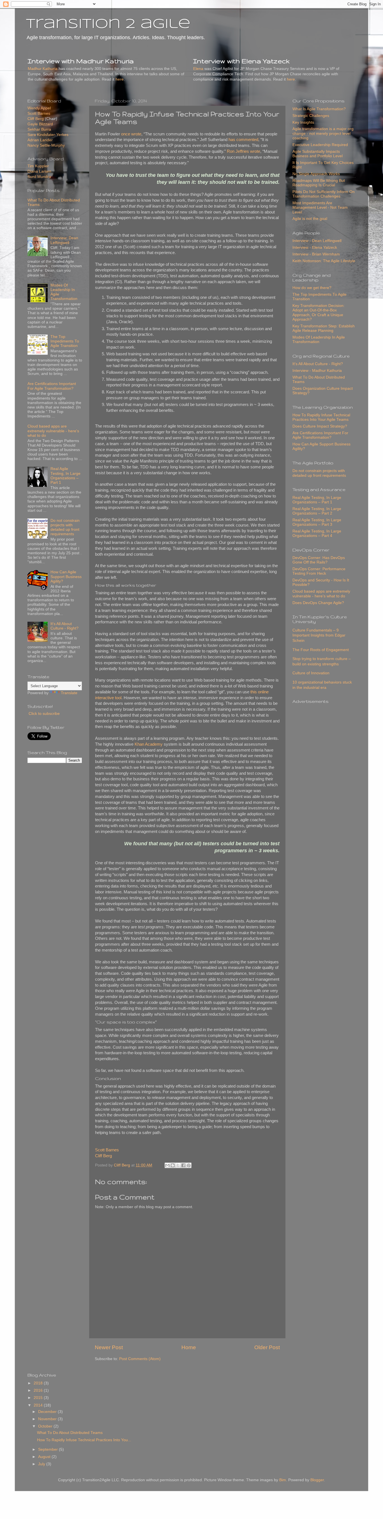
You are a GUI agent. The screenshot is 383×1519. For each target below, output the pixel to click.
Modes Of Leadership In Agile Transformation (318, 339)
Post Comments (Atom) (140, 1359)
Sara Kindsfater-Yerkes (47, 135)
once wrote (131, 134)
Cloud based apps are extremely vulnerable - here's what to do (53, 430)
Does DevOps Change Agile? (318, 603)
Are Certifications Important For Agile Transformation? (51, 386)
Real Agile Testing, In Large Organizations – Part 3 (316, 522)
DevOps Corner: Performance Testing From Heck (318, 571)
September (48, 1449)
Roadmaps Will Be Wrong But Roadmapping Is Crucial (318, 183)
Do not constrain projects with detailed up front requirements (65, 527)
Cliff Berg (103, 1156)
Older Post (267, 1347)
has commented (243, 139)
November (48, 1419)
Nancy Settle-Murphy (46, 145)
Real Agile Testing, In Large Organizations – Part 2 (316, 511)
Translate (69, 693)
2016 (39, 1390)
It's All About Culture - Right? (64, 626)
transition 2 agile (108, 24)
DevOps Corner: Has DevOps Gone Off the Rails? (318, 560)
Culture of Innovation (310, 673)
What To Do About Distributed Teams (70, 1433)
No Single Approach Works (316, 174)
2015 (39, 1398)
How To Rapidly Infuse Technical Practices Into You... (84, 1440)
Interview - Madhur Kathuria (317, 370)
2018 (39, 1383)
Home (188, 1347)
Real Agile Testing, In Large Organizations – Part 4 (316, 533)
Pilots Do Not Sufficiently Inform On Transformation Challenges (323, 194)
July (42, 1464)
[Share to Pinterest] (189, 1165)
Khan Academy (149, 744)
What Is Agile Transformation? (319, 109)
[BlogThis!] (173, 1165)
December (48, 1412)
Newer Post (109, 1347)
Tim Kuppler (38, 166)
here (120, 79)
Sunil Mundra (39, 177)
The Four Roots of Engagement (320, 650)
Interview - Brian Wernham (316, 254)
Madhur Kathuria (42, 69)
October (46, 1426)
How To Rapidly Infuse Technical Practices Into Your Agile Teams (321, 417)
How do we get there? (311, 288)
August (45, 1457)
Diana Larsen (39, 171)
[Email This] (167, 1165)
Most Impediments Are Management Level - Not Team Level (320, 207)
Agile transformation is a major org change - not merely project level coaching (323, 133)
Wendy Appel (39, 108)
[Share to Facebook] (183, 1165)
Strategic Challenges (310, 116)
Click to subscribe (43, 714)
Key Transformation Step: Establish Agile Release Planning (323, 328)
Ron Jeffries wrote (243, 151)
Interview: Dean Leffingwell (64, 240)
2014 (39, 1405)
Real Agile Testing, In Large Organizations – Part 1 (65, 476)
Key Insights (303, 122)
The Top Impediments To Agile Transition (64, 341)
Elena (198, 69)
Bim (282, 1480)
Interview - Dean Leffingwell (317, 241)
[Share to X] (178, 1165)
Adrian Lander (40, 140)
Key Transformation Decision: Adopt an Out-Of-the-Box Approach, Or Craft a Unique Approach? (318, 312)
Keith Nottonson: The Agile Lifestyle (323, 261)
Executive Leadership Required (320, 145)
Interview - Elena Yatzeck (314, 247)
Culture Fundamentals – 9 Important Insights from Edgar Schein (318, 635)
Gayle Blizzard (40, 124)
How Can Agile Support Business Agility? (66, 576)
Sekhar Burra (39, 129)
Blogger (317, 1480)
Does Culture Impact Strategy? (319, 426)
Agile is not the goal (309, 219)
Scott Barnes (107, 1150)
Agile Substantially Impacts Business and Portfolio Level (317, 153)
